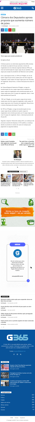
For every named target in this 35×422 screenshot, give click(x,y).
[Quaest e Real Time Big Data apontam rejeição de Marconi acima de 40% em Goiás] (5, 367)
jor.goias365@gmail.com (19, 351)
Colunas (16, 417)
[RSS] (17, 167)
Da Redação (5, 26)
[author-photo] (17, 154)
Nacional (6, 11)
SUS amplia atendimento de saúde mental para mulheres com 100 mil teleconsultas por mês (6, 184)
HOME (11, 417)
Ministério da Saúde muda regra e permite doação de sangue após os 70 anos (29, 184)
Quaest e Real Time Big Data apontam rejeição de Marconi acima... (20, 365)
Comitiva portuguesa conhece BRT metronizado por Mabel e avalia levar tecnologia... (20, 382)
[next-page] (18, 188)
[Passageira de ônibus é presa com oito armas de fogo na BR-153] (5, 375)
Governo (3, 409)
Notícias (3, 395)
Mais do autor (23, 171)
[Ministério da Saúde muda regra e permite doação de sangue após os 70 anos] (29, 178)
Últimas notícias (4, 405)
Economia (15, 181)
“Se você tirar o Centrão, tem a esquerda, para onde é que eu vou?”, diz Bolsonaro (26, 144)
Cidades (3, 400)
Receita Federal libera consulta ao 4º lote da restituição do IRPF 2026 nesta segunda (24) (17, 184)
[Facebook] (2, 30)
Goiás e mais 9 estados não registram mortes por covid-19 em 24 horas (9, 143)
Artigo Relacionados (13, 171)
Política (2, 397)
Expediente (22, 417)
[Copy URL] (17, 30)
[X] (6, 30)
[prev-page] (16, 188)
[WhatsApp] (13, 30)
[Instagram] (17, 354)
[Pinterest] (10, 30)
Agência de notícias (5, 402)
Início (2, 11)
